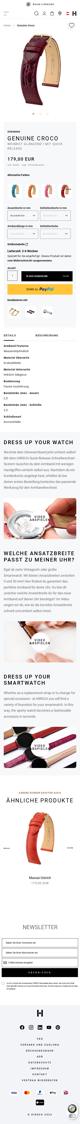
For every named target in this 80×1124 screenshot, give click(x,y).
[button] (32, 113)
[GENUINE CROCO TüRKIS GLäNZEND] (15, 191)
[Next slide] (67, 189)
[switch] (72, 1116)
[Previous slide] (10, 848)
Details (10, 335)
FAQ (40, 1039)
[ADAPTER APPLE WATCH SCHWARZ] (30, 311)
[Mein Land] (68, 13)
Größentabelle (16, 244)
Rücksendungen (40, 1051)
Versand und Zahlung (39, 1045)
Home (7, 25)
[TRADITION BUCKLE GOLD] (13, 311)
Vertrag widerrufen (40, 1080)
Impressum (40, 1068)
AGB (40, 1056)
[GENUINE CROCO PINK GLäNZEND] (48, 191)
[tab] (18, 335)
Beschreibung (47, 335)
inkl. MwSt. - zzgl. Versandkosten (25, 165)
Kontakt (40, 1074)
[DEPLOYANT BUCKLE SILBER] (47, 311)
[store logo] (74, 13)
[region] (40, 4)
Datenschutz (68, 986)
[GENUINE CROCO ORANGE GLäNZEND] (32, 191)
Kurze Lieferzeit (43, 4)
